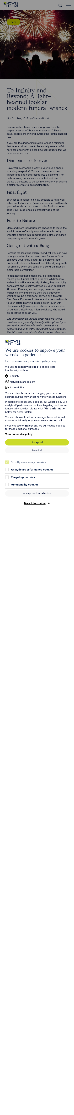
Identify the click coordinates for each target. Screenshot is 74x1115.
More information (35, 503)
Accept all (37, 442)
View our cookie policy (19, 434)
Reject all (37, 450)
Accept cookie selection (37, 493)
